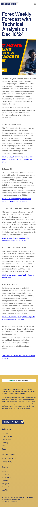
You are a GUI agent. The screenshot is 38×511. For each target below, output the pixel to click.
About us (5, 471)
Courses (5, 433)
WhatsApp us (6, 477)
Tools (4, 449)
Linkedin (5, 480)
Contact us (6, 474)
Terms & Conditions (9, 458)
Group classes (7, 436)
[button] (35, 4)
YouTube (5, 490)
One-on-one (6, 439)
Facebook (5, 487)
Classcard (13, 501)
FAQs (4, 446)
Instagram (5, 484)
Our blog (5, 443)
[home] (9, 3)
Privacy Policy (7, 462)
